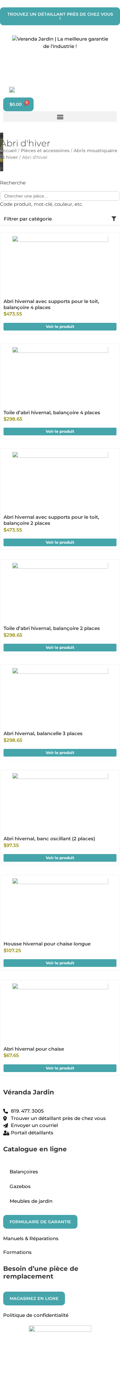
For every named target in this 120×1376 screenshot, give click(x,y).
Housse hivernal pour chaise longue (47, 944)
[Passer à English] (10, 90)
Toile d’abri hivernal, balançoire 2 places (52, 628)
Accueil (8, 150)
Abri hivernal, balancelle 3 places (43, 733)
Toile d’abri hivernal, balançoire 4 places (52, 412)
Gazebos (20, 1186)
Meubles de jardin (31, 1201)
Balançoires (24, 1172)
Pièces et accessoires (45, 150)
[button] (60, 116)
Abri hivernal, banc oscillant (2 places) (49, 839)
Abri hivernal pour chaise (34, 1049)
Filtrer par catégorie (28, 219)
